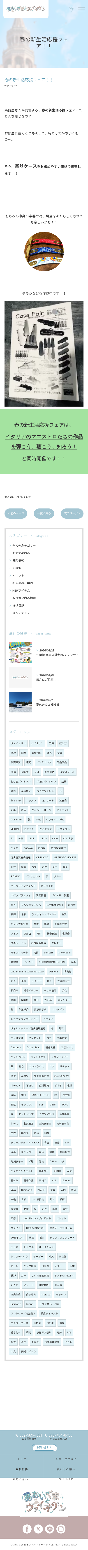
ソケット (61, 1218)
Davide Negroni (35, 1227)
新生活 (63, 1256)
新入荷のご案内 (13, 497)
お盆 (13, 1342)
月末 (23, 1275)
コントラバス (36, 1066)
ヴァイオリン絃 (55, 819)
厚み (41, 1152)
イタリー (59, 1266)
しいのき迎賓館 (40, 1275)
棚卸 (13, 1275)
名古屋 (42, 848)
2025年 (48, 1000)
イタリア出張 (46, 1114)
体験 (61, 1323)
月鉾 (59, 1332)
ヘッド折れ (38, 1199)
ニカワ (25, 1075)
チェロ (14, 848)
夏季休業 (29, 1180)
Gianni (30, 1304)
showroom (64, 952)
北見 (13, 981)
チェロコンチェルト (22, 1171)
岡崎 (13, 1095)
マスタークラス (19, 1323)
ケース (14, 1123)
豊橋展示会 (60, 923)
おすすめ (16, 800)
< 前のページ (16, 513)
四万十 (41, 1190)
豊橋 (46, 923)
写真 (73, 962)
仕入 (49, 981)
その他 (27, 497)
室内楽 (37, 1323)
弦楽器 (63, 743)
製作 (51, 1152)
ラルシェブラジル (31, 904)
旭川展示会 (17, 1161)
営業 (34, 867)
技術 (62, 1199)
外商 (21, 838)
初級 (73, 1190)
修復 (13, 1075)
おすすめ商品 (21, 553)
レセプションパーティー (24, 1019)
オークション (46, 1247)
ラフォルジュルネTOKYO (25, 1142)
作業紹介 (24, 1009)
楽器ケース (67, 1047)
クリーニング (56, 1161)
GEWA (53, 1104)
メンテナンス (21, 613)
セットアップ (26, 1114)
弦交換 (66, 1095)
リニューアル (18, 943)
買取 (13, 1104)
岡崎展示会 (63, 1123)
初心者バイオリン (21, 781)
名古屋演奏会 (58, 848)
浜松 (64, 990)
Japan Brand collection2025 (27, 971)
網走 (28, 1332)
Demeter (54, 971)
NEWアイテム (21, 590)
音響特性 (37, 752)
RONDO (15, 876)
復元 (28, 762)
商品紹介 (31, 1294)
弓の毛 (50, 1323)
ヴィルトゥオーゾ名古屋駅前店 (28, 1028)
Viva (13, 1190)
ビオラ (58, 1085)
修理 (13, 752)
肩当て (42, 1180)
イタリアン (27, 1104)
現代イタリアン (40, 1095)
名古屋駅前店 (38, 943)
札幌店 (66, 933)
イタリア (37, 981)
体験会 (14, 962)
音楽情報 (18, 560)
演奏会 (63, 800)
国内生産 (16, 1294)
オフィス (16, 1227)
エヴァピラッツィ (21, 895)
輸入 (51, 1256)
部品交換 (62, 762)
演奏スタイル (67, 771)
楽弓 (13, 904)
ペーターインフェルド (23, 885)
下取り (30, 1085)
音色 (13, 791)
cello (55, 838)
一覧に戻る (44, 513)
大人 (13, 1351)
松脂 (31, 1161)
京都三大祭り (44, 1332)
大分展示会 (63, 981)
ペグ (48, 1038)
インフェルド (32, 876)
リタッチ (65, 1066)
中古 (13, 1133)
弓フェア (48, 1019)
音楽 (65, 867)
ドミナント (63, 810)
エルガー (44, 1171)
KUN (54, 1180)
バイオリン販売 (45, 791)
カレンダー (64, 1000)
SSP (67, 1142)
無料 (61, 1028)
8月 (69, 1332)
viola (44, 838)
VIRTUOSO (42, 857)
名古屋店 (28, 1123)
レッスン (31, 800)
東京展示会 (40, 1009)
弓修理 (45, 1266)
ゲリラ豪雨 (50, 990)
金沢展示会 (45, 1123)
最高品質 (16, 762)
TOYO (65, 1104)
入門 (63, 1190)
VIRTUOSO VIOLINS (65, 857)
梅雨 (36, 952)
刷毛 (21, 1066)
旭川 (36, 1000)
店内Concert (61, 1075)
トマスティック (19, 1256)
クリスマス (17, 1038)
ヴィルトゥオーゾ (41, 810)
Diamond (26, 1190)
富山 (13, 1000)
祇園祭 (57, 1171)
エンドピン (58, 1009)
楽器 (54, 867)
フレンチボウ (38, 1056)
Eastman (16, 1047)
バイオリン (37, 743)
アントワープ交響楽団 (23, 1313)
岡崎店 (25, 1000)
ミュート (29, 1285)
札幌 (69, 1085)
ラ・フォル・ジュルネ (44, 914)
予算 (52, 1190)
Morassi (46, 1294)
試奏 (23, 867)
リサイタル (63, 829)
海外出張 (64, 1114)
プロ (36, 771)
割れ (41, 1237)
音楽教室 (41, 895)
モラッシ (61, 1294)
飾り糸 (25, 1133)
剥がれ (35, 1342)
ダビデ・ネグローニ (61, 1227)
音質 (59, 752)
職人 (49, 752)
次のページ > (72, 513)
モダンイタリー (60, 1056)
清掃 (13, 771)
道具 (13, 1152)
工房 (51, 743)
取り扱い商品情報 (24, 598)
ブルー (57, 876)
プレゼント (35, 1038)
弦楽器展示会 (41, 1075)
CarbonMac (33, 1047)
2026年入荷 (17, 1237)
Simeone (16, 1304)
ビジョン (29, 829)
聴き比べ (16, 1332)
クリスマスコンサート (62, 1237)
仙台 (13, 867)
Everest (67, 1180)
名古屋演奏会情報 (21, 857)
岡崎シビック (28, 1351)
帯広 (23, 981)
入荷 (69, 1171)
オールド (16, 1085)
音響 (46, 1142)
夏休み (14, 1180)
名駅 (23, 914)
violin (32, 838)
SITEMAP (66, 1479)
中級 (13, 1199)
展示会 (72, 904)
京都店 (27, 933)
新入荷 (14, 1285)
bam (41, 1104)
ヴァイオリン (18, 743)
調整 (23, 752)
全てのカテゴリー (24, 545)
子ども (68, 1342)
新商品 (14, 990)
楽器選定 (49, 771)
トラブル (29, 1247)
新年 (13, 810)
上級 (23, 1199)
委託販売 (44, 1085)
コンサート (48, 800)
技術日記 (18, 605)
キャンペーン (18, 1056)
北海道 (68, 971)
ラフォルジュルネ (64, 1275)
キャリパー (27, 1152)
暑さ (23, 1342)
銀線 (36, 1133)
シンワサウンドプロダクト (36, 1218)
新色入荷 (51, 1047)
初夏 (46, 1133)
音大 (51, 1199)
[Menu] (81, 9)
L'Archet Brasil (54, 904)
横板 (31, 1237)
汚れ (41, 1161)
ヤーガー (38, 1256)
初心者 (25, 771)
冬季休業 (62, 1038)
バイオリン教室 (60, 895)
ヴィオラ (68, 838)
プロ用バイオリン (46, 781)
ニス (51, 1066)
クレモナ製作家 (19, 923)
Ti (12, 838)
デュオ (14, 1247)
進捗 (36, 923)
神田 (23, 1095)
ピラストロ (47, 885)
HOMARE (44, 1285)
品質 (63, 781)
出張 (54, 1208)
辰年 (23, 810)
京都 (13, 914)
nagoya (28, 848)
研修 (13, 1218)
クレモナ (56, 943)
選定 (44, 867)
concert (48, 952)
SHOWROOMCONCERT (52, 962)
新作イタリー (31, 990)
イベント (18, 575)
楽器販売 (26, 791)
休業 (72, 1266)
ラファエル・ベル (49, 1304)
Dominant (17, 819)
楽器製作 (65, 1152)
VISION (15, 829)
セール (14, 1266)
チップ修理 (30, 1266)
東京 (39, 933)
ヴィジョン (45, 829)
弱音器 (58, 1285)
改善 (57, 1142)
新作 (44, 1208)
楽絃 (38, 819)
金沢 (64, 914)
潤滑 (26, 1208)
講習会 (14, 1208)
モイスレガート (19, 952)
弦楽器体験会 (51, 1342)
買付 (65, 1208)
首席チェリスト (49, 1313)
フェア (14, 933)
